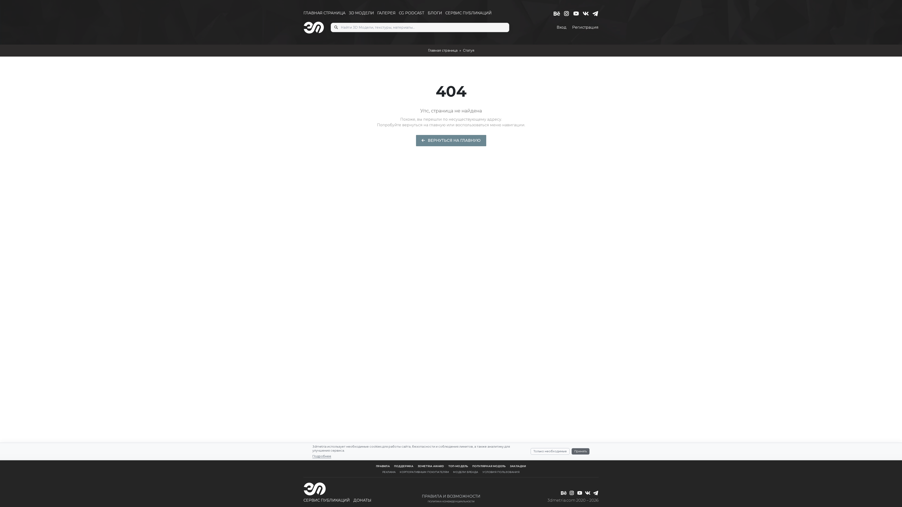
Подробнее (321, 456)
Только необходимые (550, 451)
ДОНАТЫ (362, 500)
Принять (580, 451)
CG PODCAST (411, 13)
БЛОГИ (435, 13)
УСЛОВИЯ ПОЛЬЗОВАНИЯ (501, 472)
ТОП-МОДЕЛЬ (458, 466)
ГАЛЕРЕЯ (386, 13)
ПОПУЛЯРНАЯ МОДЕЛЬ (489, 466)
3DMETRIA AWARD (431, 466)
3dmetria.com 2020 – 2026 (573, 500)
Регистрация (585, 27)
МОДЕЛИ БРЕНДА (465, 472)
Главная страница (443, 50)
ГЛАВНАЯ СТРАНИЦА (324, 13)
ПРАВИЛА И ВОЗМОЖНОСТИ (451, 496)
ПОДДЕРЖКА (404, 466)
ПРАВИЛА (383, 466)
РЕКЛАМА (389, 472)
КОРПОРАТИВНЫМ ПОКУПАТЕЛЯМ (424, 472)
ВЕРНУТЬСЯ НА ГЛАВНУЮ (454, 140)
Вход (562, 27)
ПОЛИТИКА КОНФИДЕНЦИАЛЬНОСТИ (451, 501)
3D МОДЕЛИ (361, 13)
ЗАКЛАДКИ (518, 466)
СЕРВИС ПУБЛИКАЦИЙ (468, 13)
